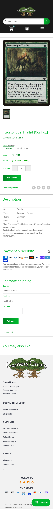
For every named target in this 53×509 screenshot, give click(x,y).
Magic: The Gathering (13, 138)
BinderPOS (19, 508)
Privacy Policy (8, 441)
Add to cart (12, 177)
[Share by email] (48, 187)
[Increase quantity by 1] (28, 168)
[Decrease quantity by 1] (14, 168)
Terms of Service (9, 428)
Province (6, 296)
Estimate (11, 321)
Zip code (6, 306)
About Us (6, 460)
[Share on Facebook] (34, 187)
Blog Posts (7, 414)
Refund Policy (8, 332)
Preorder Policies (9, 433)
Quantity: (6, 168)
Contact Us (7, 446)
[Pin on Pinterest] (39, 187)
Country (6, 286)
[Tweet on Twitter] (43, 187)
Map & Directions (10, 410)
